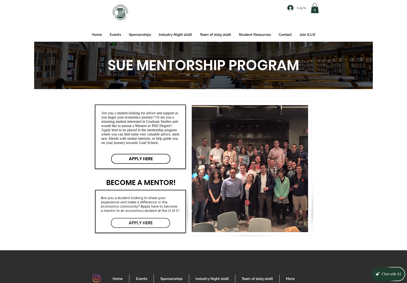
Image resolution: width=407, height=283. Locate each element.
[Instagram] (96, 278)
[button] (315, 8)
